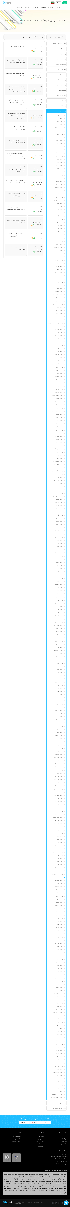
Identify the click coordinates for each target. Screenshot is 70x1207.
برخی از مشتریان (63, 1139)
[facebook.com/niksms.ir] (62, 1203)
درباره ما (28, 7)
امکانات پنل (43, 7)
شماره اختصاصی (40, 1146)
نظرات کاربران (64, 1141)
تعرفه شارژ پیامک (40, 1144)
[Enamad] (16, 1157)
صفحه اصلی (58, 7)
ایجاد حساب (23, 1122)
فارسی (34, 48)
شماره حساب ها (17, 1136)
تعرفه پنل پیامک (40, 1141)
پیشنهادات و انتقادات (16, 1141)
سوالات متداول (64, 1144)
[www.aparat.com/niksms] (53, 1203)
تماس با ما (20, 7)
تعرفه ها (51, 7)
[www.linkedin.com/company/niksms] (56, 1203)
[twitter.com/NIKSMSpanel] (59, 1203)
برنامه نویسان (35, 7)
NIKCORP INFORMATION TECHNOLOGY (31, 1202)
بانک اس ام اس (17, 1139)
